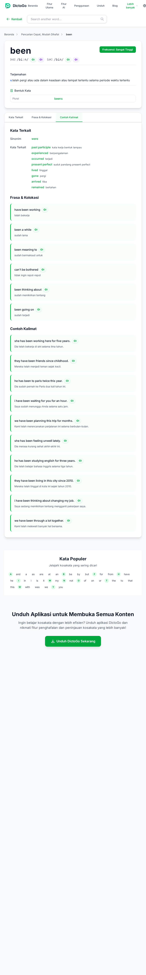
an (57, 574)
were (35, 138)
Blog (115, 5)
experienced (40, 153)
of (85, 580)
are (41, 574)
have (127, 574)
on (92, 580)
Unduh (101, 5)
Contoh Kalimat (69, 117)
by (78, 574)
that (130, 580)
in (25, 580)
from (110, 574)
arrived (36, 181)
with (27, 586)
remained (38, 187)
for (101, 574)
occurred (38, 158)
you (61, 586)
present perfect (42, 164)
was (37, 586)
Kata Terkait (16, 117)
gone (35, 176)
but (87, 574)
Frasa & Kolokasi (41, 117)
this (12, 586)
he (11, 580)
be (70, 574)
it (44, 580)
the (114, 580)
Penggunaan (81, 5)
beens (58, 98)
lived (35, 170)
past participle (41, 147)
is (37, 580)
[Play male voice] (33, 59)
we (46, 586)
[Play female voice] (41, 59)
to (122, 580)
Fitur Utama (49, 5)
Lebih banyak (130, 5)
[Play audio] (45, 209)
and (18, 574)
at (49, 574)
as (33, 574)
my (57, 580)
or (100, 580)
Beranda (33, 5)
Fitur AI (63, 5)
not (71, 580)
